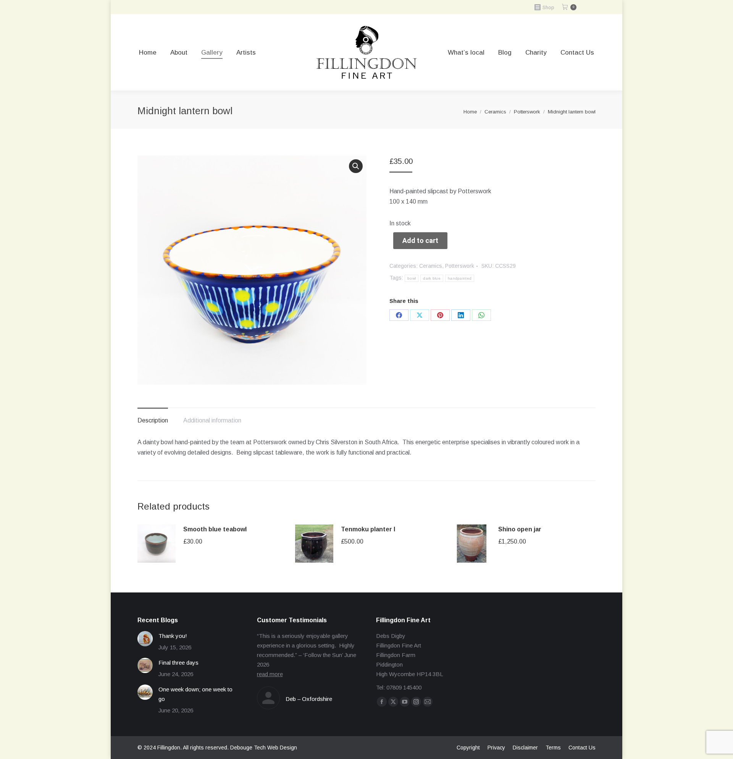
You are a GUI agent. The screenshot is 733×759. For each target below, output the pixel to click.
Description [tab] (152, 420)
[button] (356, 166)
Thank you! (172, 636)
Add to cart (420, 240)
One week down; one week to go (195, 694)
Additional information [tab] (212, 420)
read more (270, 674)
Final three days (178, 662)
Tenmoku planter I (368, 529)
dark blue (432, 278)
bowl (411, 278)
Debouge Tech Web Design (263, 747)
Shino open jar (519, 529)
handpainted (459, 278)
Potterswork (459, 266)
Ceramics (430, 266)
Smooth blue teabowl (215, 529)
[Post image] (145, 638)
